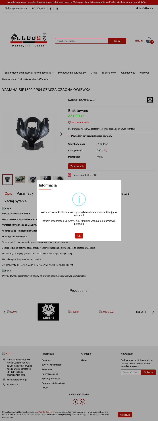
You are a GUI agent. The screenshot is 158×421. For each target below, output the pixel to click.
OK (79, 235)
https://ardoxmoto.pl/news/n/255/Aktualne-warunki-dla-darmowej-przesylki (79, 222)
